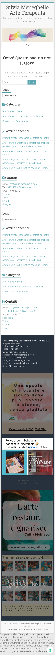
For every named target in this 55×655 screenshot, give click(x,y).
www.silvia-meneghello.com (14, 352)
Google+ (6, 204)
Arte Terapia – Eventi (12, 111)
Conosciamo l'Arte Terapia (15, 121)
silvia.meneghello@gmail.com (15, 346)
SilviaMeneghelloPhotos (23, 355)
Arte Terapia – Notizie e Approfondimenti (22, 116)
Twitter (5, 197)
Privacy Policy (10, 95)
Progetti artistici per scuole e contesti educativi (25, 138)
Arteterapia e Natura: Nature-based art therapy (25, 168)
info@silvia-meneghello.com (23, 184)
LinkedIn (6, 201)
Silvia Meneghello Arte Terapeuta (27, 10)
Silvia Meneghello (18, 357)
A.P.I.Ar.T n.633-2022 (41, 340)
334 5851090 (12, 349)
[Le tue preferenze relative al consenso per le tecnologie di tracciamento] (50, 650)
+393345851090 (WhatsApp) (20, 187)
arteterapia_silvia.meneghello (25, 363)
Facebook (7, 194)
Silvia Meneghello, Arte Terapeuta (17, 340)
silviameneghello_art (21, 360)
